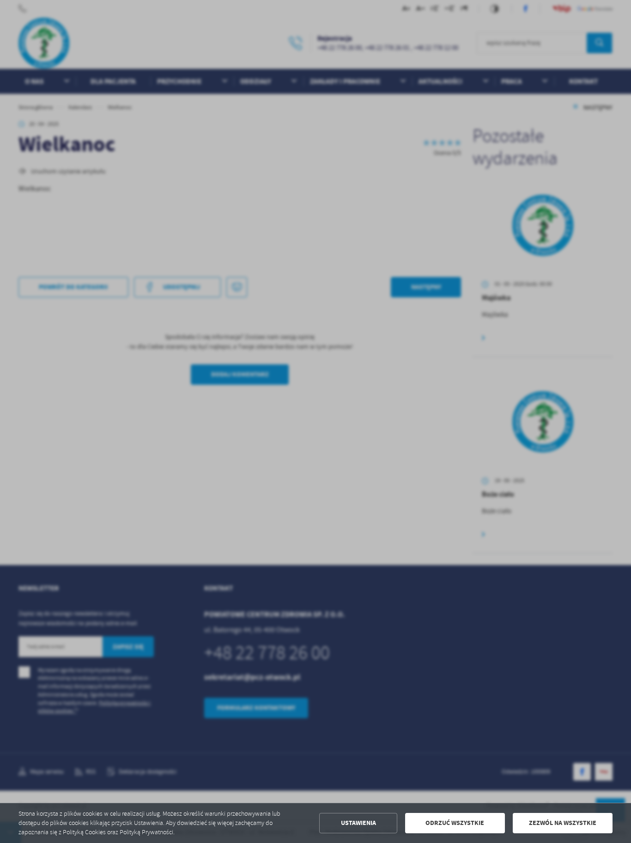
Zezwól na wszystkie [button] (562, 822)
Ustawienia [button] (358, 822)
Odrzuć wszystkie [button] (454, 822)
